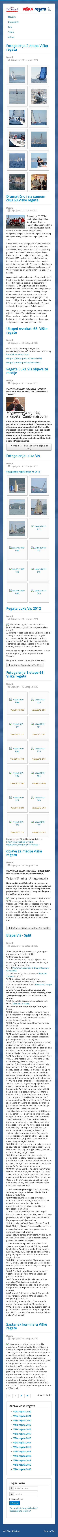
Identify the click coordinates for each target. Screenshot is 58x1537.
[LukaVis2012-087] (39, 485)
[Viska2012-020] (39, 700)
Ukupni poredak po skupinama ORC (23, 362)
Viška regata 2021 (22, 1415)
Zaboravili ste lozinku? (20, 1511)
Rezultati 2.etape (43, 984)
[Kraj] (28, 1396)
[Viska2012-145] (39, 823)
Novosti (12, 17)
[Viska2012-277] (17, 725)
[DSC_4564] (39, 96)
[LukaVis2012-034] (17, 549)
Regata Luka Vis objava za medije (27, 371)
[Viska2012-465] (39, 774)
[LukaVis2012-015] (39, 507)
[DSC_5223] (17, 117)
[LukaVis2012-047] (17, 528)
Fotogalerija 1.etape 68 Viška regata (24, 674)
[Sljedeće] (22, 1396)
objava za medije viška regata (24, 853)
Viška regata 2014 (22, 1447)
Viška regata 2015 (22, 1442)
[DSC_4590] (17, 160)
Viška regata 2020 (22, 1420)
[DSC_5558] (39, 139)
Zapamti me (17, 1499)
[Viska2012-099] (17, 700)
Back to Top (49, 1531)
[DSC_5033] (39, 117)
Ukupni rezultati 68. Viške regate (26, 330)
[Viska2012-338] (17, 774)
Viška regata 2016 (22, 1438)
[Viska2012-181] (39, 725)
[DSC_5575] (17, 96)
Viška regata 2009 (22, 1469)
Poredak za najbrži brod (17, 354)
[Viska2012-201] (17, 798)
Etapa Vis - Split (18, 935)
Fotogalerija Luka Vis (23, 455)
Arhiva (11, 37)
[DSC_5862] (39, 181)
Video (11, 32)
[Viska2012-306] (39, 798)
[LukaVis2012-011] (39, 527)
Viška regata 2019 (22, 1424)
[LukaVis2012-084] (17, 591)
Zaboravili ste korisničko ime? (23, 1508)
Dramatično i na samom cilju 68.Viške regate (25, 198)
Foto (10, 27)
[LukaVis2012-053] (17, 485)
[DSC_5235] (39, 160)
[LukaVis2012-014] (39, 549)
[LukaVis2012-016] (39, 570)
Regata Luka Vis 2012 (23, 608)
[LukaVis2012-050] (17, 507)
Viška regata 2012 (22, 1455)
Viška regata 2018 (22, 1429)
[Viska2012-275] (17, 823)
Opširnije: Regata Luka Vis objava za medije (30, 447)
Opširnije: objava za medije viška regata (30, 928)
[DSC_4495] (17, 181)
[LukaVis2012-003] (39, 591)
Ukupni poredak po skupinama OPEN (24, 358)
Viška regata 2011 (22, 1460)
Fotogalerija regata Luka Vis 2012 (23, 471)
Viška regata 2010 (22, 1464)
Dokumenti (13, 22)
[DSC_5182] (17, 139)
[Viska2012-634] (17, 749)
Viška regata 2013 (22, 1451)
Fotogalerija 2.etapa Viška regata (27, 47)
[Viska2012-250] (39, 749)
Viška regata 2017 (22, 1433)
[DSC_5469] (39, 74)
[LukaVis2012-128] (17, 570)
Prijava (14, 1503)
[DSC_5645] (17, 74)
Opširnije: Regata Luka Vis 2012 (26, 665)
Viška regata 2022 (22, 1411)
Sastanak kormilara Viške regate (26, 1326)
